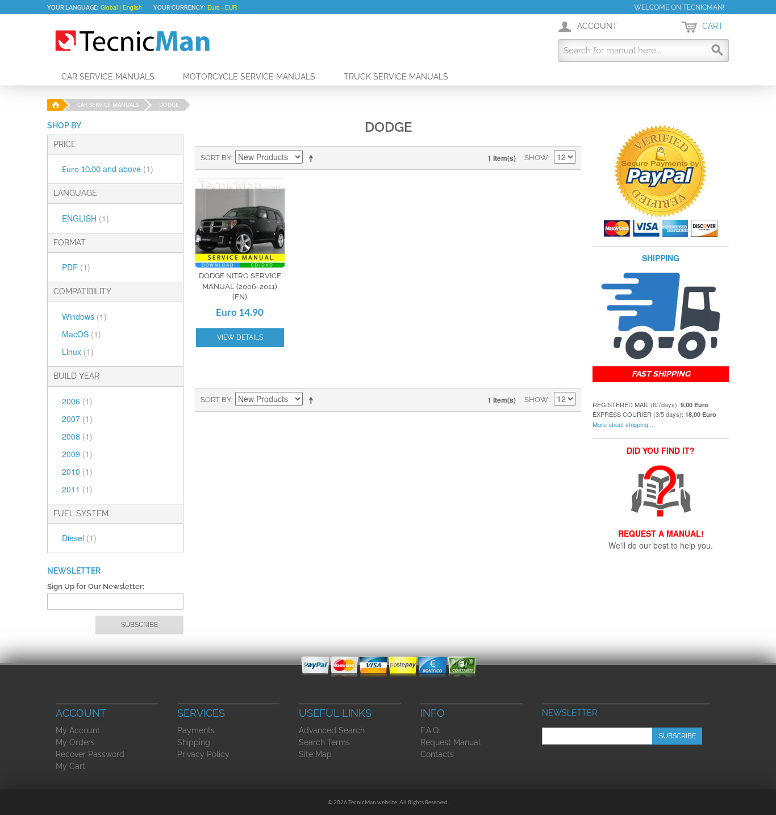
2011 (77, 489)
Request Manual (450, 742)
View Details (240, 337)
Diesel (79, 538)
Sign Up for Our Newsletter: (95, 586)
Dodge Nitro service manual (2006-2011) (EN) (240, 285)
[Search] (717, 50)
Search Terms (324, 742)
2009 (77, 453)
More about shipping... (623, 424)
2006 (77, 401)
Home (54, 105)
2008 (77, 436)
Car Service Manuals (108, 76)
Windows (84, 316)
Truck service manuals (396, 76)
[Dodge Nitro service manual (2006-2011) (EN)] (240, 223)
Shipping (193, 742)
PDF (76, 267)
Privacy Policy (203, 754)
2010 (77, 471)
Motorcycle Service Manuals (249, 76)
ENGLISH (85, 218)
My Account (78, 730)
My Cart (70, 766)
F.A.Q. (430, 730)
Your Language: (72, 8)
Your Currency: (179, 8)
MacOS (81, 334)
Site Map (315, 754)
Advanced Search (332, 730)
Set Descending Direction (313, 157)
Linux (78, 351)
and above (107, 168)
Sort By (216, 157)
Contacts (437, 754)
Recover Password (90, 754)
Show (536, 157)
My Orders (75, 742)
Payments (196, 730)
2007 (77, 418)
